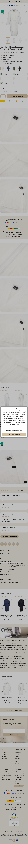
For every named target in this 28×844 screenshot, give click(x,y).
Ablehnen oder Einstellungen (14, 430)
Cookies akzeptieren (14, 434)
